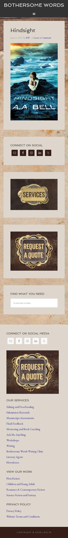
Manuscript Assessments (20, 418)
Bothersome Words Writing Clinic (24, 451)
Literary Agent (14, 457)
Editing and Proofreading (20, 407)
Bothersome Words (34, 5)
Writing (10, 446)
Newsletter (12, 462)
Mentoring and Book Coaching (23, 429)
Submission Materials (18, 412)
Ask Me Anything (16, 435)
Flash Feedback (14, 423)
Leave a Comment (42, 37)
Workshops (12, 440)
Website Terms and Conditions (23, 516)
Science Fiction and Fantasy (21, 495)
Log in (47, 532)
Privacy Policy (13, 511)
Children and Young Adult (20, 484)
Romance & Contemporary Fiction (25, 489)
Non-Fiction (13, 478)
